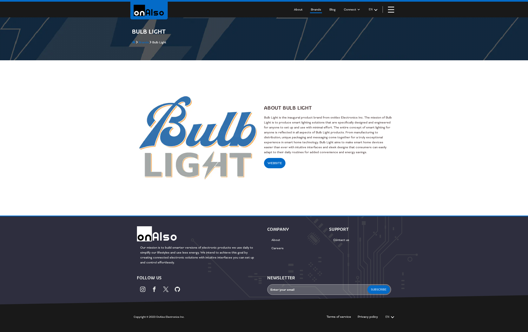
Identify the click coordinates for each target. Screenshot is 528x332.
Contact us (341, 240)
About (275, 240)
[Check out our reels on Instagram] (143, 289)
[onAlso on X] (166, 289)
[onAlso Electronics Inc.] (149, 10)
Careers (277, 248)
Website (275, 163)
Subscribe (379, 289)
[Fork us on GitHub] (177, 289)
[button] (391, 9)
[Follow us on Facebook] (154, 289)
